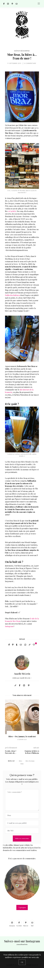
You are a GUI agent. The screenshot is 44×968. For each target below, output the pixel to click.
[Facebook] (4, 3)
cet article (12, 211)
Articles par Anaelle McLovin (21, 678)
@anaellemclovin (22, 944)
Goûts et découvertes (21, 51)
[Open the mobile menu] (38, 3)
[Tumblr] (16, 645)
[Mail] (16, 3)
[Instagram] (8, 3)
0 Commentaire (30, 63)
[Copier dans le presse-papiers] (29, 645)
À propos (22, 907)
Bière (20, 761)
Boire (22, 764)
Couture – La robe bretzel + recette (22, 737)
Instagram (9, 626)
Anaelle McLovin (22, 673)
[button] (8, 721)
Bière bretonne (30, 761)
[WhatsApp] (25, 645)
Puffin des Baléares (12, 295)
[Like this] (34, 644)
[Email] (21, 645)
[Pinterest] (12, 3)
